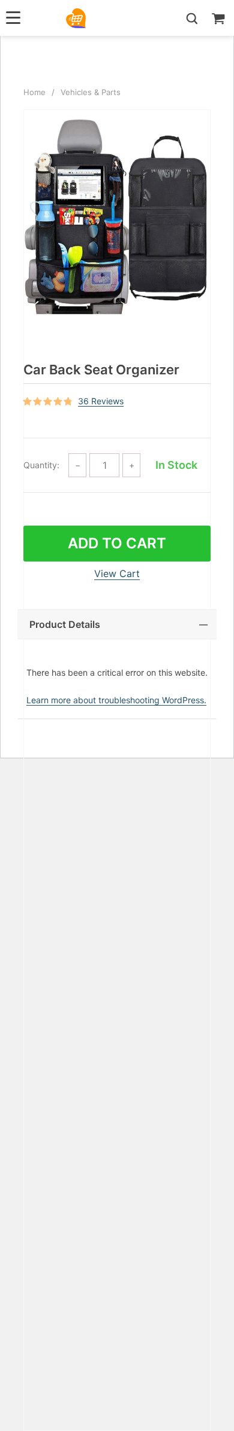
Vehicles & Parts (91, 92)
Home (34, 92)
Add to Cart (117, 543)
